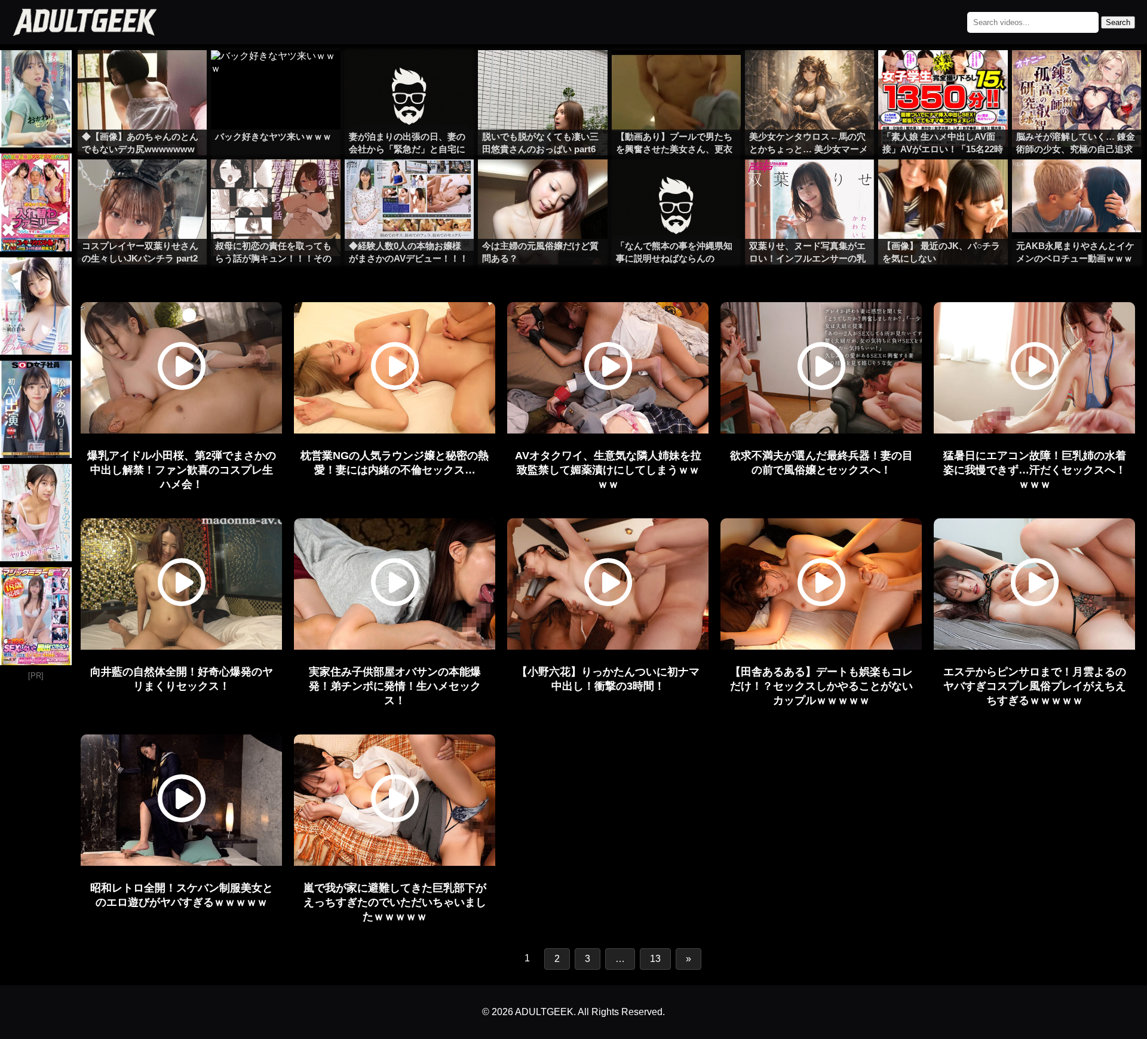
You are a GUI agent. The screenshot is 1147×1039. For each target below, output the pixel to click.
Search (1118, 22)
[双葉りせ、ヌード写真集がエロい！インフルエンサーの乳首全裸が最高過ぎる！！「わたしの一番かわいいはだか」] (809, 183)
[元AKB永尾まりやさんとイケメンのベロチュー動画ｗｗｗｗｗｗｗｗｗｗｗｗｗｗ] (1076, 183)
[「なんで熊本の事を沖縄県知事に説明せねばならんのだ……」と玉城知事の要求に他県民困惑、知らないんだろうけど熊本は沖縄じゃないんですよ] (676, 183)
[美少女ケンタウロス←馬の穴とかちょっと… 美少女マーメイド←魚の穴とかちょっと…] (809, 74)
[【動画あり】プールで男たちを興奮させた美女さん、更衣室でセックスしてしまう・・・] (676, 74)
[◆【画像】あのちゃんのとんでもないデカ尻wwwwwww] (142, 74)
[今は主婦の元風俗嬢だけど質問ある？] (542, 183)
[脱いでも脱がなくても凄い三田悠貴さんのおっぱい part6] (542, 74)
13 (655, 959)
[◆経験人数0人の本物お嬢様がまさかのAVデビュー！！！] (409, 183)
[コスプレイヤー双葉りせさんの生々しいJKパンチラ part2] (142, 183)
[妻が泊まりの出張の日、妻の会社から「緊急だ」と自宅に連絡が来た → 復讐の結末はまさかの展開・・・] (409, 74)
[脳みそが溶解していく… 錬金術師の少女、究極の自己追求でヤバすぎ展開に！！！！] (1076, 74)
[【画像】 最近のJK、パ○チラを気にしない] (942, 183)
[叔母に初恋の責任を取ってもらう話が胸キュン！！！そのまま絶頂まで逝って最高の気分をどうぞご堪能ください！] (275, 183)
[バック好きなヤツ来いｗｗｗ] (275, 74)
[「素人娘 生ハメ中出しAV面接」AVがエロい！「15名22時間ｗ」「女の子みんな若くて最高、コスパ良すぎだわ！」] (942, 74)
